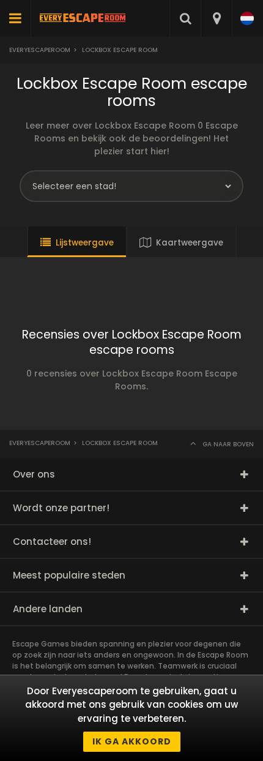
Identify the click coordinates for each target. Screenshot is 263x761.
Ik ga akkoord (131, 741)
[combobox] (216, 18)
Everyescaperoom (39, 49)
